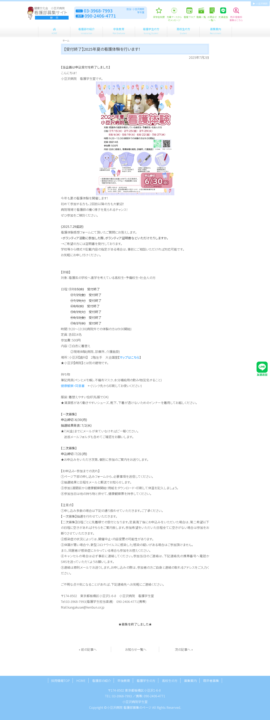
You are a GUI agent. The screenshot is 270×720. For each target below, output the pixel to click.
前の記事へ (89, 649)
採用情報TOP (60, 680)
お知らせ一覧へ (135, 649)
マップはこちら (129, 357)
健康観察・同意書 (73, 385)
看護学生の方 (151, 31)
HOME (81, 680)
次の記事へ (183, 649)
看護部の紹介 (86, 31)
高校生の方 (183, 31)
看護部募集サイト (50, 13)
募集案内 (215, 31)
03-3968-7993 (122, 696)
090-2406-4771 (154, 696)
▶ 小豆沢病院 (260, 3)
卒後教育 (119, 31)
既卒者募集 (211, 680)
